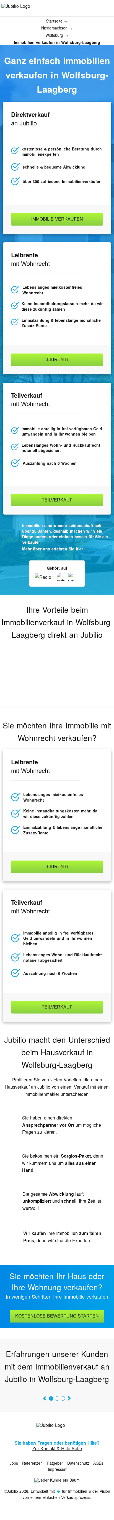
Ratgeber (55, 1463)
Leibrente (57, 359)
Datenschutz (78, 1463)
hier (79, 549)
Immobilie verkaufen (57, 219)
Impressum (58, 1469)
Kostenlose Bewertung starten (57, 1316)
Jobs (14, 1463)
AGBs (98, 1463)
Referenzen (32, 1463)
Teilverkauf (57, 500)
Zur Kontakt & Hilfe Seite (57, 1448)
